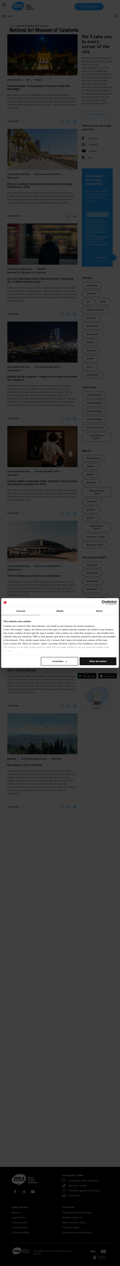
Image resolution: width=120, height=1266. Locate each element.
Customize (57, 661)
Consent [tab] (20, 611)
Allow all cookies (98, 661)
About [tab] (99, 611)
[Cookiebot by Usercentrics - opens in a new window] (104, 602)
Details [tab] (60, 611)
